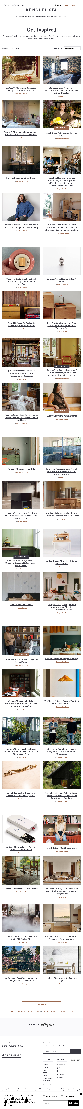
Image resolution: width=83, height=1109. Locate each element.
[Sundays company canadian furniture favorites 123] (62, 305)
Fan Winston (22, 138)
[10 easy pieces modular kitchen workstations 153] (62, 543)
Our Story (46, 1064)
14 (25, 1011)
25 (61, 1011)
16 (31, 1011)
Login (74, 5)
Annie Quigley (22, 230)
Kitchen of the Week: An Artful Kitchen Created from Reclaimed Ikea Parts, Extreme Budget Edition (61, 227)
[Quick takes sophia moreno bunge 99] (62, 114)
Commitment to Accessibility (48, 1079)
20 (44, 1011)
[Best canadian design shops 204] (21, 960)
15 (28, 1011)
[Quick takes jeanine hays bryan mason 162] (21, 640)
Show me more (42, 1004)
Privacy (45, 1075)
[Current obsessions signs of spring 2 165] (62, 640)
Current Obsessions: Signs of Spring (61, 659)
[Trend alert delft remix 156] (21, 586)
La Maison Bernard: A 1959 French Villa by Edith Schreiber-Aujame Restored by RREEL (61, 471)
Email (61, 1077)
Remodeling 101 (41, 16)
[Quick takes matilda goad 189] (62, 829)
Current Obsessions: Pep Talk (21, 469)
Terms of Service (45, 1071)
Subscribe (73, 1103)
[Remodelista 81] (12, 5)
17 (35, 1011)
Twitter (61, 1074)
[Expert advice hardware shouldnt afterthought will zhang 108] (21, 207)
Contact (45, 1067)
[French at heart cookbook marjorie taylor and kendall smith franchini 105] (62, 160)
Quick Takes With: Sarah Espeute (61, 416)
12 (19, 1011)
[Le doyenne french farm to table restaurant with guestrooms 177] (62, 731)
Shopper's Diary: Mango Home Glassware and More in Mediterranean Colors (62, 607)
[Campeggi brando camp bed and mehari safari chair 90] (21, 70)
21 (47, 1011)
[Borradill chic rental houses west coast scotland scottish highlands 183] (62, 775)
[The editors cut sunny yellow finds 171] (62, 683)
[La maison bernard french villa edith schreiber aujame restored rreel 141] (62, 451)
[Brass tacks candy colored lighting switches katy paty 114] (21, 261)
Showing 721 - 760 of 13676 (10, 48)
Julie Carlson (22, 287)
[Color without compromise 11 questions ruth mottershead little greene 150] (21, 543)
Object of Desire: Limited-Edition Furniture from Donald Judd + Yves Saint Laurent (21, 516)
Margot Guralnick (22, 93)
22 (51, 1011)
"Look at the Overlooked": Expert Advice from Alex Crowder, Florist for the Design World (21, 751)
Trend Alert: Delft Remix (21, 605)
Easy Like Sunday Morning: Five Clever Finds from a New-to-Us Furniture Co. (61, 325)
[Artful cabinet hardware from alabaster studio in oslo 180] (21, 775)
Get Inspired (20, 16)
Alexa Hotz (62, 96)
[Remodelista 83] (18, 5)
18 (38, 1011)
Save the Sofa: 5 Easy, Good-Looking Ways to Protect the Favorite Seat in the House (21, 417)
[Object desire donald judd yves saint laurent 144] (21, 495)
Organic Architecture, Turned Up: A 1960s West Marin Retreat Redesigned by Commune (21, 373)
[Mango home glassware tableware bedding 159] (62, 586)
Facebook (62, 1071)
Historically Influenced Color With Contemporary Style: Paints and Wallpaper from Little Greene (62, 373)
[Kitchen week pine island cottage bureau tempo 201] (62, 918)
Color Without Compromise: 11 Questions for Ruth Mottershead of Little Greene (21, 563)
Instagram (62, 1067)
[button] (57, 5)
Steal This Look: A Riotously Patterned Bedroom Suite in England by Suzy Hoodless (62, 90)
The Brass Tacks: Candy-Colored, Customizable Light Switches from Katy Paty (21, 281)
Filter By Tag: (58, 48)
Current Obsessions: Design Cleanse (21, 889)
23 (54, 1011)
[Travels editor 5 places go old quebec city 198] (21, 918)
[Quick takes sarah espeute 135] (62, 397)
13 (22, 1011)
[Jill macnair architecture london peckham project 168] (21, 683)
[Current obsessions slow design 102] (21, 160)
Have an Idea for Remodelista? (47, 1083)
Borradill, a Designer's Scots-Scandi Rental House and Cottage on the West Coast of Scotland (61, 795)
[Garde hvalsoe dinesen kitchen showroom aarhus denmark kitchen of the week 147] (62, 495)
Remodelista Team (62, 138)
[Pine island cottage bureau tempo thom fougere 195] (62, 870)
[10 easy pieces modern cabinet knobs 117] (62, 261)
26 (64, 1011)
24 (58, 1011)
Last (71, 1011)
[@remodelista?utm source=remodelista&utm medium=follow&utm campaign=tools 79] (5, 5)
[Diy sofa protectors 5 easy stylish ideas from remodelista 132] (21, 397)
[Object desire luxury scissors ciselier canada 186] (21, 829)
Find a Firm (62, 16)
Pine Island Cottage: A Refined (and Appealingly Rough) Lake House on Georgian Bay (61, 891)
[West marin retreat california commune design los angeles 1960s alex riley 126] (21, 352)
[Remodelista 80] (8, 5)
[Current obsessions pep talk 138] (21, 451)
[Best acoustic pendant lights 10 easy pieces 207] (62, 960)
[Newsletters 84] (22, 5)
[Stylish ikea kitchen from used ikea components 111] (62, 207)
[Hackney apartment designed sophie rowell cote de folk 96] (21, 114)
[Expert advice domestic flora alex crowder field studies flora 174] (21, 731)
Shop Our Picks (52, 16)
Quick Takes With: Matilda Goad (62, 848)
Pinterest (62, 1064)
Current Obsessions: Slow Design (21, 178)
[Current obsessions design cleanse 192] (21, 870)
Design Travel (29, 16)
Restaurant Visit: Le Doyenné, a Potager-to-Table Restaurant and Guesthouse (62, 751)
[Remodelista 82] (15, 5)
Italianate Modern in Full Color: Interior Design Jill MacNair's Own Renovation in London (21, 704)
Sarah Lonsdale (62, 284)
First (11, 1011)
